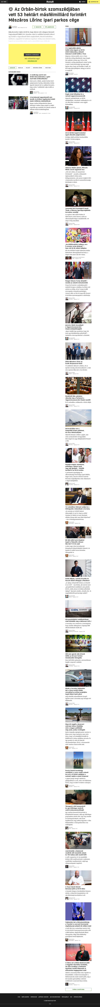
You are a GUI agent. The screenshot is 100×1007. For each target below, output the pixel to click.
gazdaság (14, 27)
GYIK (19, 996)
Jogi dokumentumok (55, 996)
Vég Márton (14, 26)
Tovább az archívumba (78, 989)
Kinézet (84, 1)
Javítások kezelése (44, 996)
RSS (71, 996)
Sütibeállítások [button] (78, 996)
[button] (12, 68)
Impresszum (34, 996)
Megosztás (38, 27)
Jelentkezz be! (94, 1)
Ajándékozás (50, 27)
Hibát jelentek (25, 996)
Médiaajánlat (65, 996)
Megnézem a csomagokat (32, 54)
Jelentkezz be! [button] (32, 61)
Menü (5, 1)
